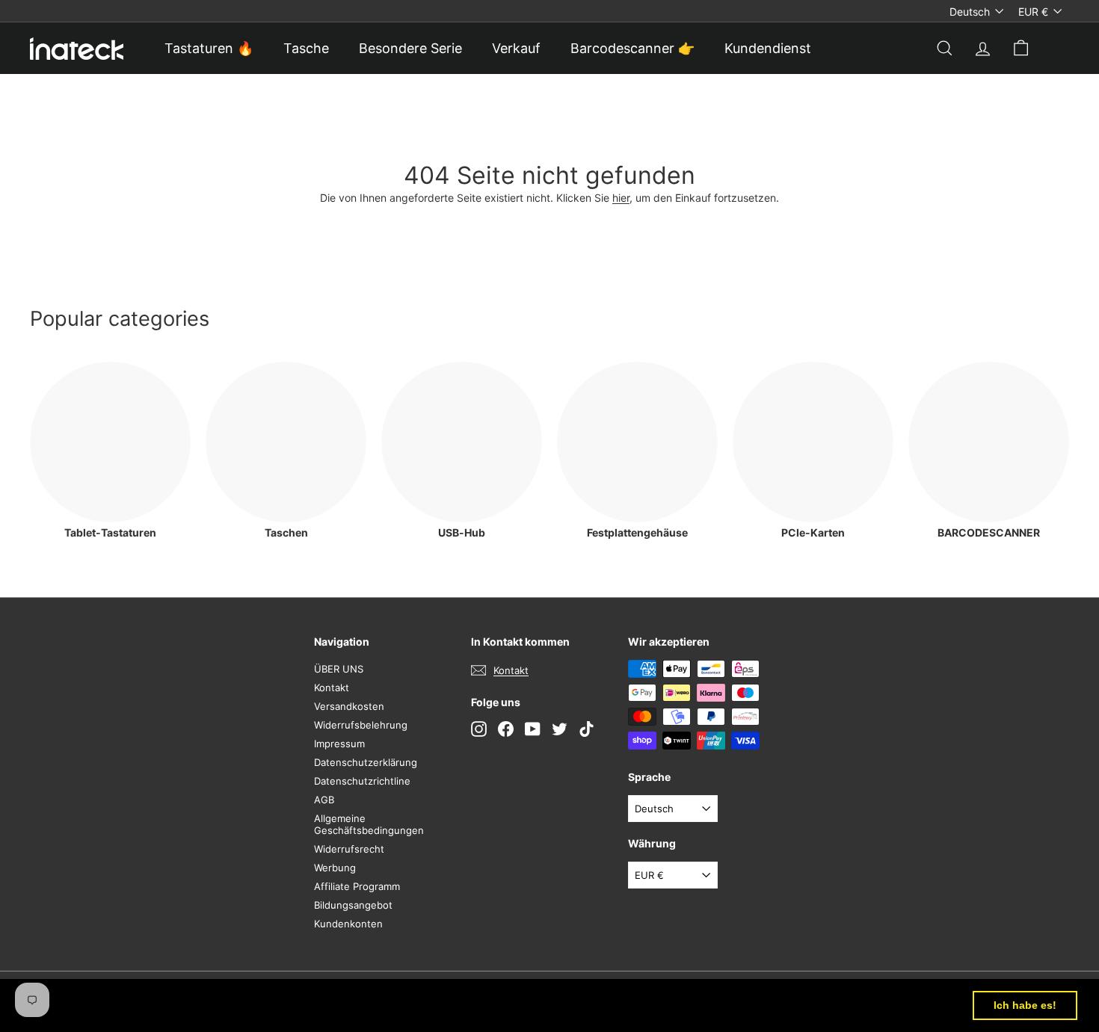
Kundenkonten (348, 924)
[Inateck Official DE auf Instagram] (479, 729)
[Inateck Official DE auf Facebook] (506, 729)
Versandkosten (349, 706)
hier (620, 197)
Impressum (339, 744)
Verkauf (516, 48)
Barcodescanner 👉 (632, 48)
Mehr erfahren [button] (621, 1004)
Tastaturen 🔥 (208, 48)
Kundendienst (767, 48)
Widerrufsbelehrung (360, 725)
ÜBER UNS (338, 669)
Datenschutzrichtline (362, 781)
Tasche (306, 48)
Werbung (335, 868)
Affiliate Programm (357, 886)
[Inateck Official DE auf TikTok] (586, 729)
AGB (324, 800)
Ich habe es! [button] (1025, 1005)
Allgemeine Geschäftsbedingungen (369, 824)
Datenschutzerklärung (365, 762)
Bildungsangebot (353, 905)
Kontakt (331, 687)
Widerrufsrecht (349, 849)
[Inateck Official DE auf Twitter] (559, 729)
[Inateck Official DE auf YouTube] (533, 729)
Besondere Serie (410, 48)
